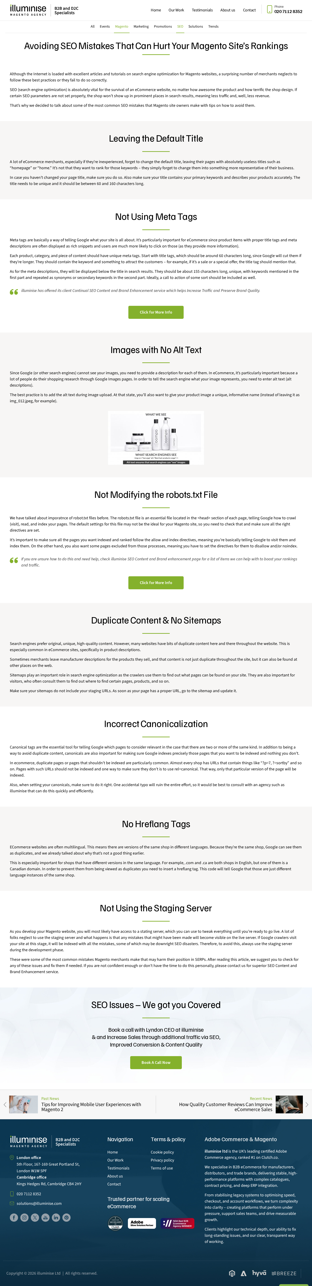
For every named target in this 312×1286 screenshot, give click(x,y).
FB (14, 1217)
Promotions (163, 26)
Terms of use (162, 1168)
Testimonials (202, 10)
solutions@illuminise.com (39, 1203)
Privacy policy (162, 1160)
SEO (180, 26)
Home (156, 10)
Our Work (176, 10)
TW (35, 1217)
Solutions (195, 26)
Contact (249, 10)
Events (105, 26)
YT (45, 1217)
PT (66, 1217)
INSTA (24, 1217)
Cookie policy (162, 1152)
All (93, 26)
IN (56, 1217)
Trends (213, 26)
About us (227, 10)
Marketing (141, 26)
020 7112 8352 (29, 1194)
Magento (121, 26)
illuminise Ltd (49, 1273)
